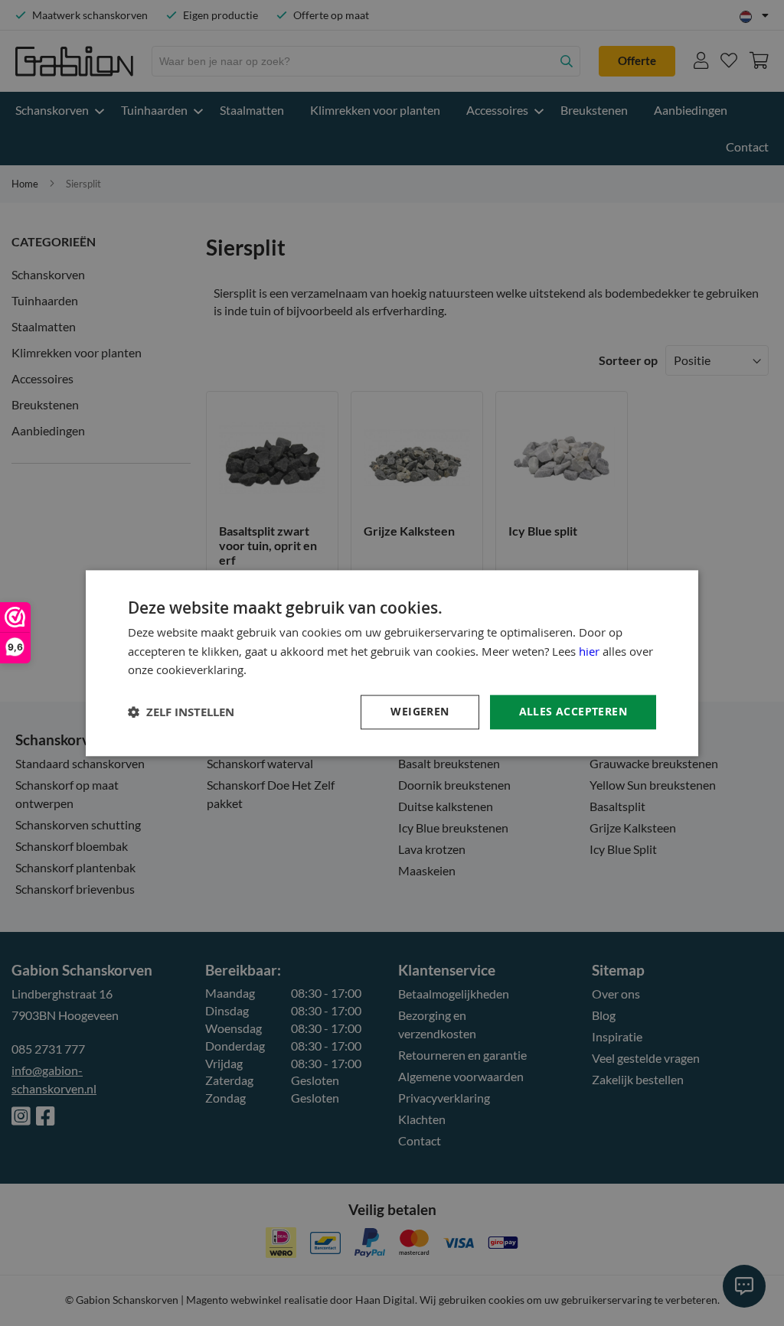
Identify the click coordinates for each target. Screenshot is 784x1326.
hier (589, 651)
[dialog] (392, 663)
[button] (181, 712)
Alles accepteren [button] (573, 711)
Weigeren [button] (419, 711)
